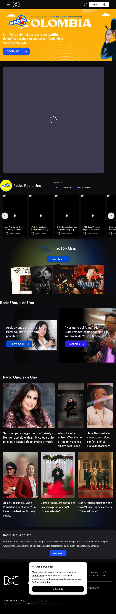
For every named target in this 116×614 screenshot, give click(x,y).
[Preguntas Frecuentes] (85, 4)
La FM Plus (93, 575)
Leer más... (58, 553)
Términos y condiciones (13, 604)
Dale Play (56, 259)
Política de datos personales (36, 604)
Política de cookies (59, 604)
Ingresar (96, 4)
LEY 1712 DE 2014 (94, 588)
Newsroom (94, 572)
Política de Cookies (41, 582)
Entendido (58, 589)
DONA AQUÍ (14, 51)
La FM (105, 572)
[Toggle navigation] (8, 4)
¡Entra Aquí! (17, 344)
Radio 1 (105, 575)
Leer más (74, 344)
